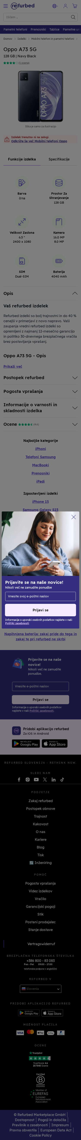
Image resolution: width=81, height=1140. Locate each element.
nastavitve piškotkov (23, 566)
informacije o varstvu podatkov (30, 575)
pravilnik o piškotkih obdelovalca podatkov (40, 579)
